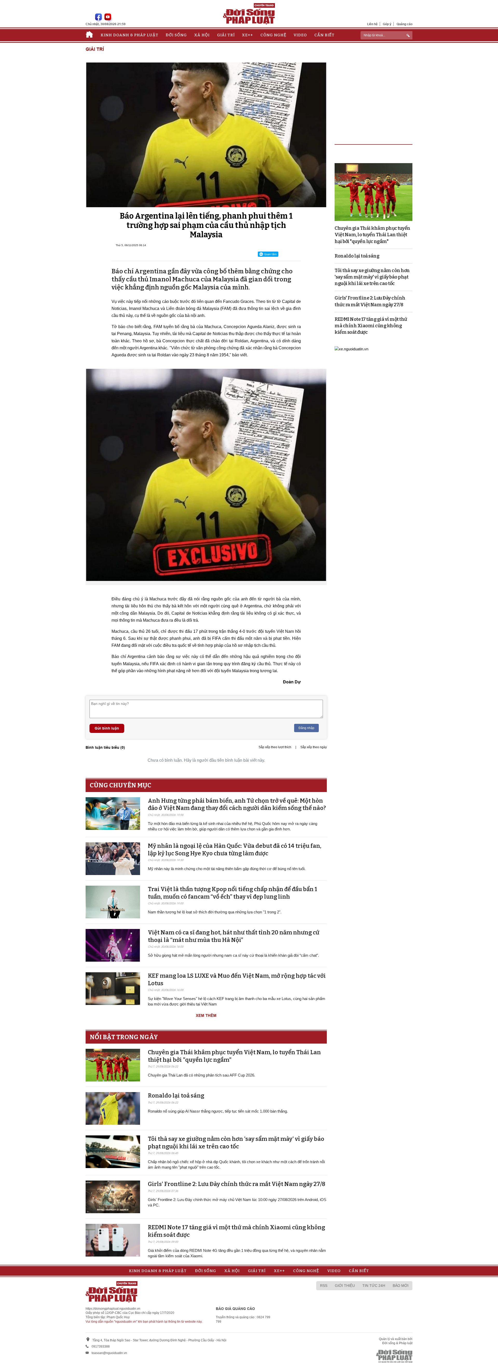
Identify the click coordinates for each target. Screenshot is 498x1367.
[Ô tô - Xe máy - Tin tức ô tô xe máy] (351, 348)
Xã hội (202, 35)
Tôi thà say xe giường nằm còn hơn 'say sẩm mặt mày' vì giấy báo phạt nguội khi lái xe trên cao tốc (236, 1142)
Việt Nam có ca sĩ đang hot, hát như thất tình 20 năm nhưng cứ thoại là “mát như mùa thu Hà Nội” (233, 936)
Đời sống (176, 35)
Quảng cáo (404, 24)
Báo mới (401, 1285)
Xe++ (247, 35)
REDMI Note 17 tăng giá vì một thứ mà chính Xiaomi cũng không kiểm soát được (371, 325)
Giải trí (226, 35)
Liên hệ (372, 24)
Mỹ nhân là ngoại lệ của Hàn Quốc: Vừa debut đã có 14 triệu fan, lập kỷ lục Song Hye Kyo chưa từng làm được (234, 849)
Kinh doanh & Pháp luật (129, 35)
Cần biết (324, 35)
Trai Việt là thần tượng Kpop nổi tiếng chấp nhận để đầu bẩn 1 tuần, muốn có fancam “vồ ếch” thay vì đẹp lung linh (232, 893)
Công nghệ (273, 35)
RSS (323, 1285)
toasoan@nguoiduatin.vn (109, 1353)
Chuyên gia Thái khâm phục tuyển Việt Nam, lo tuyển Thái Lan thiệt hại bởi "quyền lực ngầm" (372, 234)
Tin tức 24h (373, 1285)
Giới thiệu (345, 1285)
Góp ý (387, 24)
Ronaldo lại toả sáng (176, 1095)
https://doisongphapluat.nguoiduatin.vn (113, 1308)
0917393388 (101, 1346)
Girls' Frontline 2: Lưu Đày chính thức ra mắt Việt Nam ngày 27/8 (236, 1184)
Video (300, 35)
